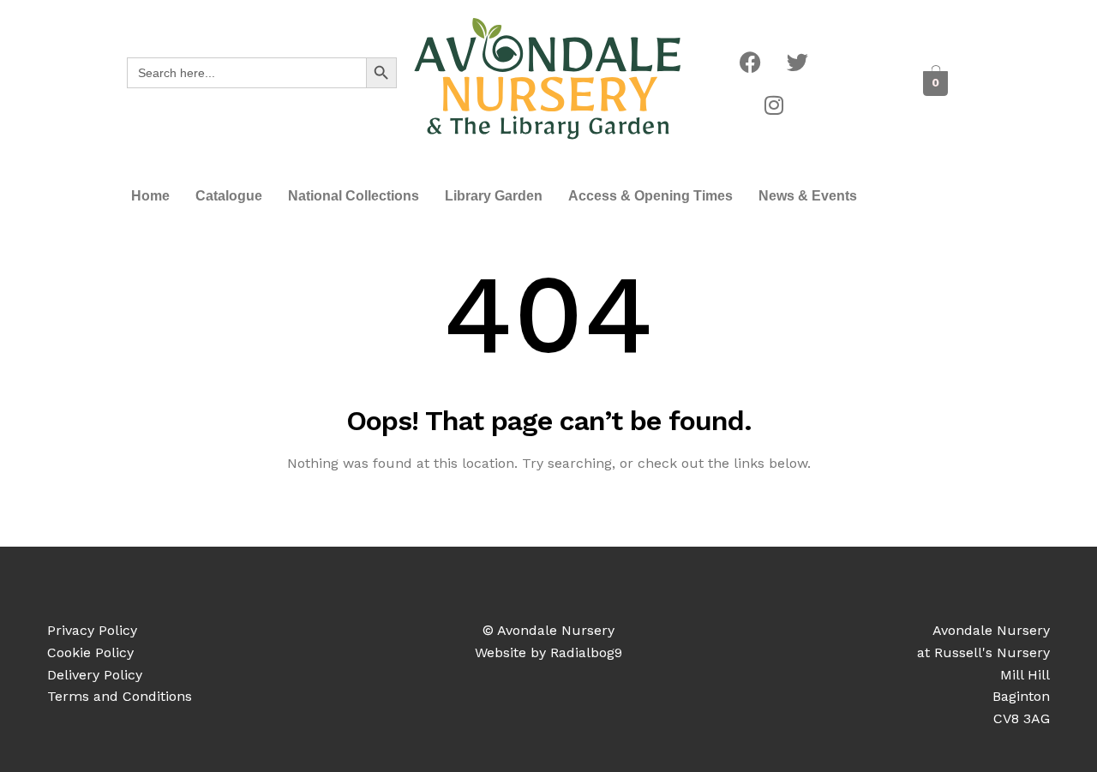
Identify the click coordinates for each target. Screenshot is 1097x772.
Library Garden (494, 196)
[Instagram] (773, 105)
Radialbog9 (586, 652)
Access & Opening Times (650, 196)
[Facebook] (750, 62)
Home (150, 196)
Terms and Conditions (119, 696)
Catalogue (228, 196)
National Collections (353, 196)
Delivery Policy (94, 675)
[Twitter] (797, 62)
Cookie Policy (90, 652)
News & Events (807, 196)
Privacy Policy (92, 630)
